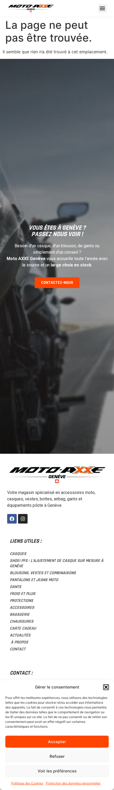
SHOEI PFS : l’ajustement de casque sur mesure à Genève (56, 563)
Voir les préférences (57, 770)
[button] (106, 687)
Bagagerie (19, 614)
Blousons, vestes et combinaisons (43, 573)
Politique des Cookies (27, 783)
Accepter (57, 741)
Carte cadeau (23, 628)
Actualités (20, 635)
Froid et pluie (23, 594)
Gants (15, 587)
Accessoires (22, 607)
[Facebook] (12, 519)
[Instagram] (23, 519)
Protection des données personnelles (73, 783)
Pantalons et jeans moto (34, 580)
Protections (21, 600)
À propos (19, 642)
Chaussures (21, 621)
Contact (17, 649)
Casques (18, 554)
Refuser (57, 756)
